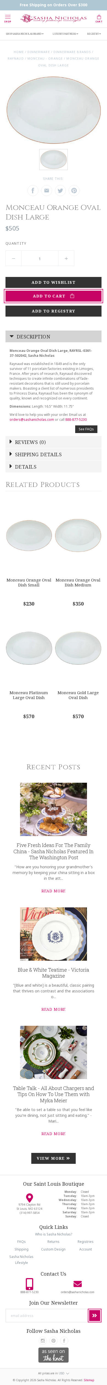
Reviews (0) (30, 442)
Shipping (22, 1249)
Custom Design (53, 1249)
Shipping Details (38, 454)
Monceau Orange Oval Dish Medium (78, 582)
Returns (53, 1241)
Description (32, 336)
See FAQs (86, 429)
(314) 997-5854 (30, 1213)
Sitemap (89, 1380)
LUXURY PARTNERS (65, 34)
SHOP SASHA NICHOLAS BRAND (24, 34)
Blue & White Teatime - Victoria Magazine (53, 972)
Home (19, 52)
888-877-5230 (76, 419)
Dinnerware (38, 52)
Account (85, 1249)
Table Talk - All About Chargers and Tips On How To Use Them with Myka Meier (53, 1094)
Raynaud (16, 58)
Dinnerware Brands (72, 52)
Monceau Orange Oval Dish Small (29, 582)
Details (25, 466)
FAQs (21, 1241)
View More (51, 1158)
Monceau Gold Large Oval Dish (78, 695)
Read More (53, 890)
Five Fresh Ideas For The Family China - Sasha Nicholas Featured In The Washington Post (53, 851)
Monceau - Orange (45, 58)
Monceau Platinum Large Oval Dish (29, 695)
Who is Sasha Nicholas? (53, 1234)
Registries (86, 1241)
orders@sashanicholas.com (32, 419)
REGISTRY (93, 34)
